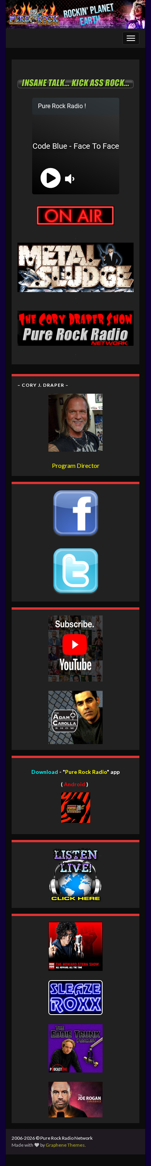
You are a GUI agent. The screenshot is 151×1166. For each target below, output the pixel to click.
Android (74, 784)
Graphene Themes (65, 1145)
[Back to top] (133, 1148)
